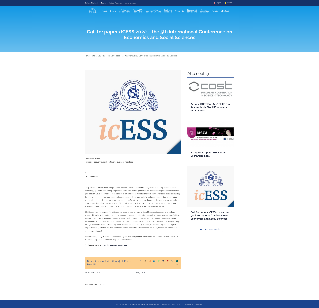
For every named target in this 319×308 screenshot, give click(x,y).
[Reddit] (150, 261)
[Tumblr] (163, 261)
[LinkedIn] (154, 261)
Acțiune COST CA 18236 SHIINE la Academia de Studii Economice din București (210, 107)
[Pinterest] (167, 261)
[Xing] (176, 261)
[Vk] (172, 261)
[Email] (176, 264)
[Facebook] (141, 261)
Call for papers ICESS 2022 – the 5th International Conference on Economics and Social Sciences (210, 215)
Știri (145, 272)
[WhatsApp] (159, 261)
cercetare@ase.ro (130, 3)
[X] (145, 261)
